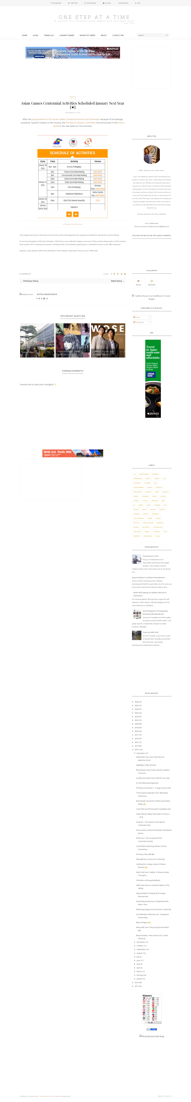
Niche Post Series (87, 35)
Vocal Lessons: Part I (151, 556)
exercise (159, 487)
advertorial (144, 474)
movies (136, 509)
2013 (136, 749)
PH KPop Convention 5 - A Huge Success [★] (153, 788)
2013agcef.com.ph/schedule (72, 224)
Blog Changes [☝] (143, 922)
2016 (136, 738)
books (156, 479)
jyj (134, 505)
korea (141, 505)
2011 (136, 986)
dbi (155, 483)
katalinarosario (47, 294)
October (140, 945)
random (160, 523)
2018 (136, 731)
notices (162, 509)
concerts (137, 483)
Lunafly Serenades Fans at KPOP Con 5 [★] (152, 778)
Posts (137, 317)
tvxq (165, 532)
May (138, 964)
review (136, 527)
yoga (158, 536)
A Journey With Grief (151, 632)
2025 (136, 705)
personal (155, 514)
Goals (35, 35)
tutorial (156, 532)
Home (24, 35)
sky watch (146, 527)
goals (154, 496)
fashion (148, 492)
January (140, 979)
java (163, 501)
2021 (136, 720)
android (155, 474)
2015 (136, 742)
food (157, 492)
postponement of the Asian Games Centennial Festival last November (66, 119)
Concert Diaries (66, 35)
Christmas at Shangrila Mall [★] (148, 880)
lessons (157, 505)
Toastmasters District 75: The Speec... (106, 353)
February (140, 975)
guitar (162, 496)
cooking (147, 483)
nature (153, 509)
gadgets (166, 492)
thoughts (137, 532)
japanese (155, 501)
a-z (134, 474)
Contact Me (118, 35)
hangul (136, 501)
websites (136, 536)
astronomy (137, 479)
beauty (148, 479)
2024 (136, 709)
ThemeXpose (45, 1096)
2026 (136, 702)
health (145, 501)
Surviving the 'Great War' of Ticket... (34, 353)
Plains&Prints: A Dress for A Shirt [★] (150, 859)
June (138, 960)
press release (148, 523)
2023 (136, 713)
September (141, 949)
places (158, 518)
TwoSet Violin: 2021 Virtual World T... (68, 353)
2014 (136, 746)
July (138, 957)
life (165, 505)
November (141, 942)
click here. (162, 214)
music (144, 509)
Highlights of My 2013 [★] (146, 765)
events (73, 97)
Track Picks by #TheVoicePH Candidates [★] (153, 809)
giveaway (145, 496)
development (138, 487)
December (141, 753)
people (145, 514)
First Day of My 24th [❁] (145, 854)
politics (136, 523)
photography (138, 518)
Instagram (151, 285)
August (139, 953)
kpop (149, 505)
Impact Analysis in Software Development (148, 577)
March (139, 971)
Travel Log (49, 35)
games (135, 496)
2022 (136, 716)
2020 (136, 724)
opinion (136, 514)
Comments (139, 322)
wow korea (147, 536)
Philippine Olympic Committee (80, 122)
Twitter (138, 285)
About (104, 35)
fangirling (137, 492)
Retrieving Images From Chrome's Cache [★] (153, 909)
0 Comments (25, 274)
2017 (136, 735)
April (138, 968)
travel (147, 532)
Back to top (164, 1096)
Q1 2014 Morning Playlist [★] (147, 783)
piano (150, 518)
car (164, 479)
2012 (136, 982)
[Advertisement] (72, 77)
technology (158, 527)
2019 (136, 727)
